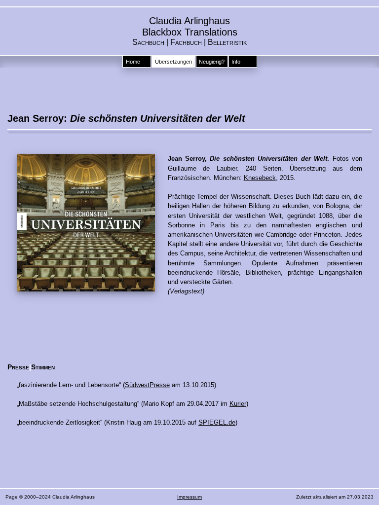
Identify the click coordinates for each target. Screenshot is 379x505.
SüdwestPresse (147, 385)
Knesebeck (260, 177)
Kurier (237, 403)
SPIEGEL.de (216, 422)
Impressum (189, 497)
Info (235, 62)
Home (133, 62)
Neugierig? (212, 62)
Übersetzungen (173, 62)
